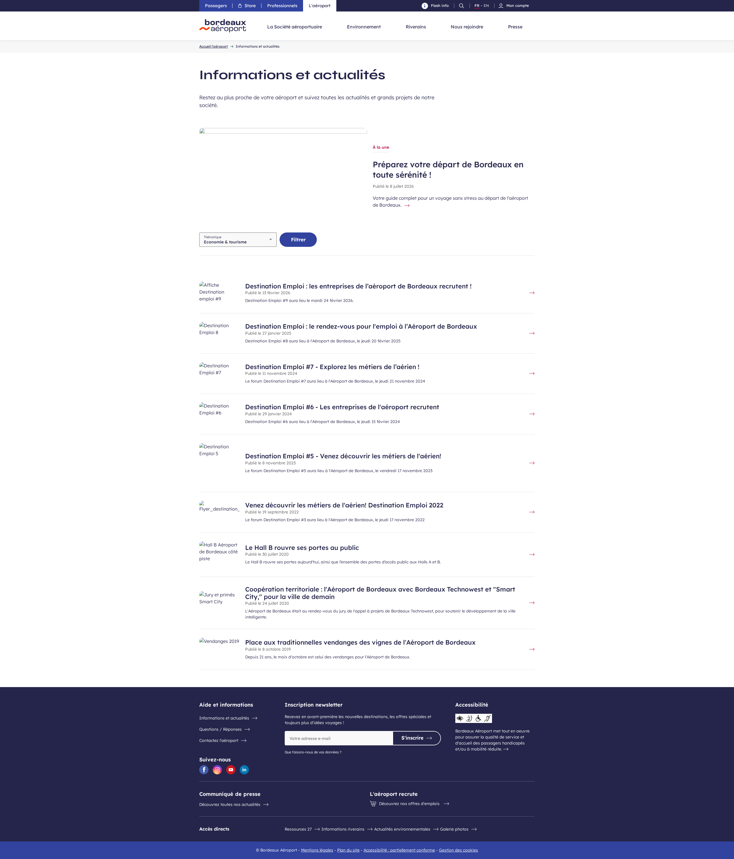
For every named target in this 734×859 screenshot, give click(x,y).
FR (477, 5)
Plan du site (348, 850)
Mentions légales (317, 850)
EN (486, 5)
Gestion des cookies (458, 850)
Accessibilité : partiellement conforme (399, 850)
